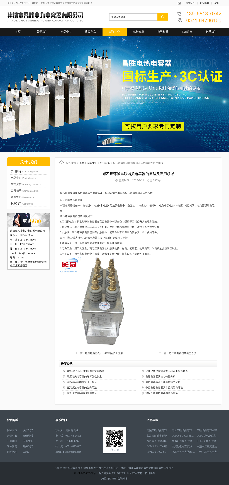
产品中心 (66, 31)
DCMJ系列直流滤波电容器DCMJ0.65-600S (208, 435)
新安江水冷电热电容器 (183, 451)
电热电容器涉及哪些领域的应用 (163, 382)
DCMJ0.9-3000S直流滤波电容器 (183, 430)
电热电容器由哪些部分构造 (82, 382)
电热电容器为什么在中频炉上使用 (104, 353)
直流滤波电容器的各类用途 (82, 387)
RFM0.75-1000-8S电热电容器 (158, 446)
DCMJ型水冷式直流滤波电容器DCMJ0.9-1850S (208, 430)
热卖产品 (90, 31)
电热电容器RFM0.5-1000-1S (158, 451)
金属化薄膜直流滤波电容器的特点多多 (166, 371)
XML (216, 3)
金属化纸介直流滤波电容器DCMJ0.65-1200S (183, 441)
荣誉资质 (138, 31)
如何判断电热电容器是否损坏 (161, 393)
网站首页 (12, 430)
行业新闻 (105, 163)
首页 (18, 31)
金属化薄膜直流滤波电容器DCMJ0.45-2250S (183, 435)
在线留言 (190, 3)
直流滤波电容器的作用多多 (82, 393)
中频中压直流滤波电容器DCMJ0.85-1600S (208, 441)
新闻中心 (114, 31)
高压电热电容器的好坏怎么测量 (84, 376)
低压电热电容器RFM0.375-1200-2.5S (183, 446)
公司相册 (162, 31)
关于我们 (42, 31)
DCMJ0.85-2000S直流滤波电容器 (158, 441)
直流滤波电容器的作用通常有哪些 (85, 371)
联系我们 (211, 31)
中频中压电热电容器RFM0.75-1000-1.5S (208, 446)
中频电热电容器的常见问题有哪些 (164, 387)
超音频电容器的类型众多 (182, 353)
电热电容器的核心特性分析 (160, 376)
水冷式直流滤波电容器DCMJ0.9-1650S (158, 435)
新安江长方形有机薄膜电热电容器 (208, 451)
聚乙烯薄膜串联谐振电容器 (75, 193)
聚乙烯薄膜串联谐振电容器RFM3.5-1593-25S (158, 430)
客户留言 (12, 446)
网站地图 (204, 3)
